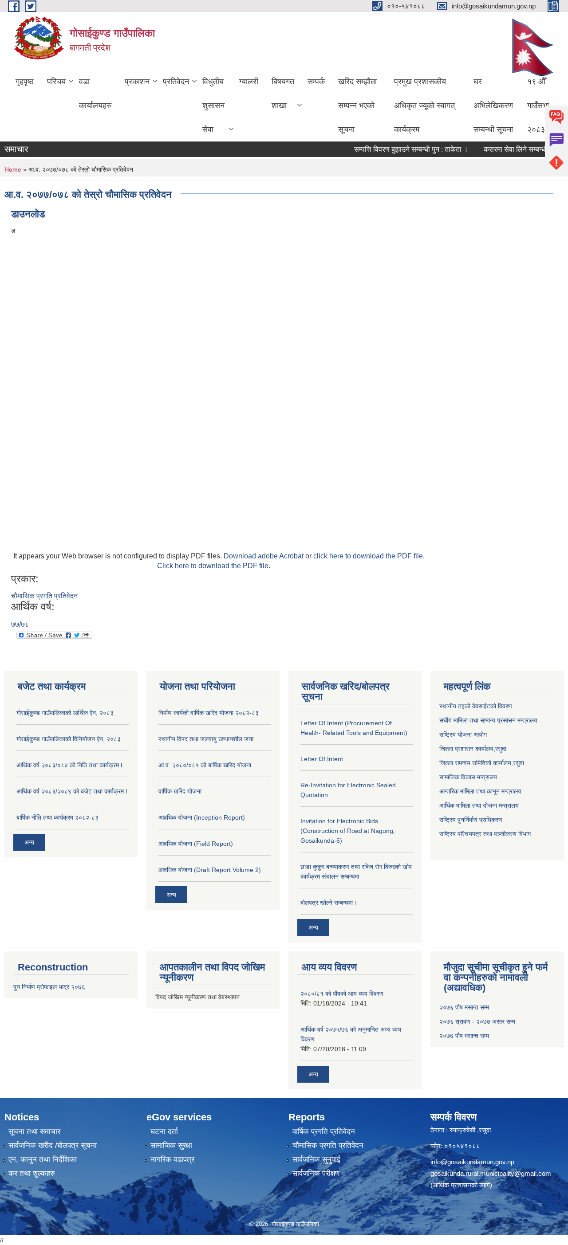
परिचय (56, 81)
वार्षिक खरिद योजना (179, 791)
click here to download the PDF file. (369, 556)
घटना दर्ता (164, 1131)
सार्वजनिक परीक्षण (315, 1173)
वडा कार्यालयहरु (95, 93)
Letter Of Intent (321, 758)
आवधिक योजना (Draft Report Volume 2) (209, 869)
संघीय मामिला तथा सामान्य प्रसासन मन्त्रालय (488, 720)
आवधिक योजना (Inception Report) (201, 817)
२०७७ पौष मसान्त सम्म (464, 1035)
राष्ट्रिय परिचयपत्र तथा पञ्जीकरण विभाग (485, 833)
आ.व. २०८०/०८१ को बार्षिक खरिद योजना (204, 765)
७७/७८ (20, 624)
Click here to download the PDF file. (213, 565)
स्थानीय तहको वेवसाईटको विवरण (475, 706)
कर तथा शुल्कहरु (31, 1173)
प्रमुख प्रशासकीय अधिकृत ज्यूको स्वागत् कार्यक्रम (424, 105)
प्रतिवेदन (176, 81)
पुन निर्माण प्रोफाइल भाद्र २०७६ (49, 986)
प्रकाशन (137, 81)
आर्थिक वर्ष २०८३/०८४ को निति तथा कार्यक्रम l (69, 765)
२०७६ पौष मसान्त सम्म (464, 1007)
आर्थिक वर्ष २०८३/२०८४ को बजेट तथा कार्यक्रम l (71, 791)
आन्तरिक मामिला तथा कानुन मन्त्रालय (480, 791)
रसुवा (500, 748)
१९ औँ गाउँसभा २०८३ (538, 105)
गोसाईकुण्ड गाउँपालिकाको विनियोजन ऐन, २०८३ (68, 738)
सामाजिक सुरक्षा (171, 1145)
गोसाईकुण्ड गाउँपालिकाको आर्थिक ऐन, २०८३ (65, 712)
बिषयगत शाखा (283, 93)
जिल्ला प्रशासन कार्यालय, (467, 748)
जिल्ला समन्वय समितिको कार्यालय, (476, 762)
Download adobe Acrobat (264, 556)
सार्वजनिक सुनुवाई (316, 1159)
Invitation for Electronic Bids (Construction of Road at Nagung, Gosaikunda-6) (347, 830)
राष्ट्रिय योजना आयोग (463, 734)
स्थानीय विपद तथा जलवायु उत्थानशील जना (205, 738)
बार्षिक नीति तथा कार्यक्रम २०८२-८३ (57, 817)
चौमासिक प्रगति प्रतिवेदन (44, 596)
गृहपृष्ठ (25, 81)
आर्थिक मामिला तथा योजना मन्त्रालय (479, 805)
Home (12, 169)
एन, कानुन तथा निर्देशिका (42, 1159)
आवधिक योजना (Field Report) (195, 843)
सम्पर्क (316, 81)
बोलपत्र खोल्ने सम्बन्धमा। (328, 902)
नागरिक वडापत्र (172, 1159)
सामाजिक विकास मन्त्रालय (468, 777)
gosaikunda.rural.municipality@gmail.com (490, 1173)
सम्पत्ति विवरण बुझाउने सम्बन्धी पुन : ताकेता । (399, 149)
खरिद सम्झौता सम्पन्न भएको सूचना (357, 105)
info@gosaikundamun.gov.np (472, 1162)
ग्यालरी (248, 81)
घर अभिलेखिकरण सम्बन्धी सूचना (493, 105)
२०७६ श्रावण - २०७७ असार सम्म (477, 1021)
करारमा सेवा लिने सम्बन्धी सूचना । (515, 149)
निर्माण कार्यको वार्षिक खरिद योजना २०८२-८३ (208, 712)
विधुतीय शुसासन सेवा (213, 105)
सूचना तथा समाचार (34, 1131)
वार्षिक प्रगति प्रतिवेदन (323, 1131)
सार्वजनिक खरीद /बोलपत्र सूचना (52, 1145)
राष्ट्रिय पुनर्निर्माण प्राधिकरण (470, 819)
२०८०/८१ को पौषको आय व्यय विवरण (341, 993)
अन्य (29, 842)
